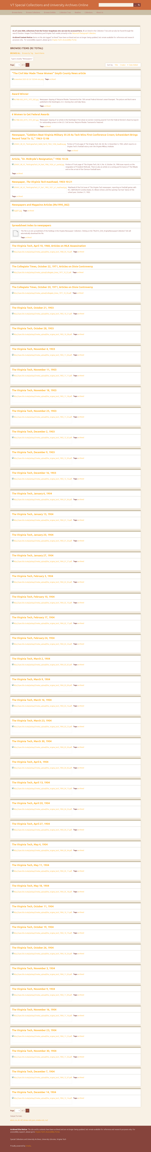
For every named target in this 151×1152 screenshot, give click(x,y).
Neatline (78, 12)
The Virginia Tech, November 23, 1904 (34, 1030)
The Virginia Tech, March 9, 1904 (31, 679)
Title (116, 65)
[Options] (135, 5)
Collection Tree (65, 12)
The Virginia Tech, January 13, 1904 (32, 514)
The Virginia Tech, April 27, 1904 (31, 823)
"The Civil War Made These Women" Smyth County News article (49, 73)
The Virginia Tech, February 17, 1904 (33, 617)
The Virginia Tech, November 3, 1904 (33, 968)
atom (12, 1120)
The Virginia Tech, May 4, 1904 (30, 844)
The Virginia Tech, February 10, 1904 (33, 596)
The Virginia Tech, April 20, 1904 (31, 803)
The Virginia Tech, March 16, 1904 (32, 700)
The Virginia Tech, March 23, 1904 (32, 720)
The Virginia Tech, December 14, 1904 (34, 1092)
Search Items (39, 53)
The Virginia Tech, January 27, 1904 (32, 555)
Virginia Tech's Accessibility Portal (64, 40)
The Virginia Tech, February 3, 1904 (32, 576)
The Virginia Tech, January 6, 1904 (32, 493)
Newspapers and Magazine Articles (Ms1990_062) (40, 204)
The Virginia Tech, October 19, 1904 (33, 927)
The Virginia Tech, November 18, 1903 (34, 390)
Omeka (28, 1146)
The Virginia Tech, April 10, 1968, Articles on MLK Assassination (49, 245)
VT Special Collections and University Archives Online (49, 5)
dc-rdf (20, 1120)
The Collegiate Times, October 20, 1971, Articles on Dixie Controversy (52, 287)
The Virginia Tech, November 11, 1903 (34, 369)
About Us (99, 12)
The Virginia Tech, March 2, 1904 (31, 658)
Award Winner (20, 94)
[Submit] (139, 5)
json (33, 1120)
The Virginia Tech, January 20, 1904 (32, 534)
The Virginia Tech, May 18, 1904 (30, 885)
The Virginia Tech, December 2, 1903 (33, 431)
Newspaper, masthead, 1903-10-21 (42, 181)
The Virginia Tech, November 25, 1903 (34, 411)
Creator (123, 65)
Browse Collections (33, 12)
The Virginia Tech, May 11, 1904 (30, 865)
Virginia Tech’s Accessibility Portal (47, 1132)
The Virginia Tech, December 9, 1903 (33, 452)
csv (16, 1120)
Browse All (15, 53)
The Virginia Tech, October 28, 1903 (33, 328)
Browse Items (17, 12)
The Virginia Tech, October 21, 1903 (33, 307)
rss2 (46, 1120)
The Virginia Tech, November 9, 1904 (33, 989)
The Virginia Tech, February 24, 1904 (33, 638)
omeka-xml (40, 1120)
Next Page (27, 65)
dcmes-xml (27, 1120)
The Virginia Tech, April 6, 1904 (30, 762)
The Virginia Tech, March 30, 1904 (32, 741)
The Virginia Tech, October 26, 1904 (33, 947)
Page (12, 65)
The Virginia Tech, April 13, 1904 (31, 782)
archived (53, 79)
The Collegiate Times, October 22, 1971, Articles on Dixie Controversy (52, 266)
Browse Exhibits (50, 12)
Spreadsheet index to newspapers (31, 225)
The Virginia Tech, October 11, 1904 (33, 906)
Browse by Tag (27, 53)
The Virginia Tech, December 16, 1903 (34, 473)
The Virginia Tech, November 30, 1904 (34, 1051)
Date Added (133, 65)
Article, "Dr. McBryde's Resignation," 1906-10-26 (40, 159)
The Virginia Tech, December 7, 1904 (33, 1071)
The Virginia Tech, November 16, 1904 (34, 1009)
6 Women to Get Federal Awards (30, 114)
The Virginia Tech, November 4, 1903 (33, 349)
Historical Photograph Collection (84, 33)
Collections (89, 12)
